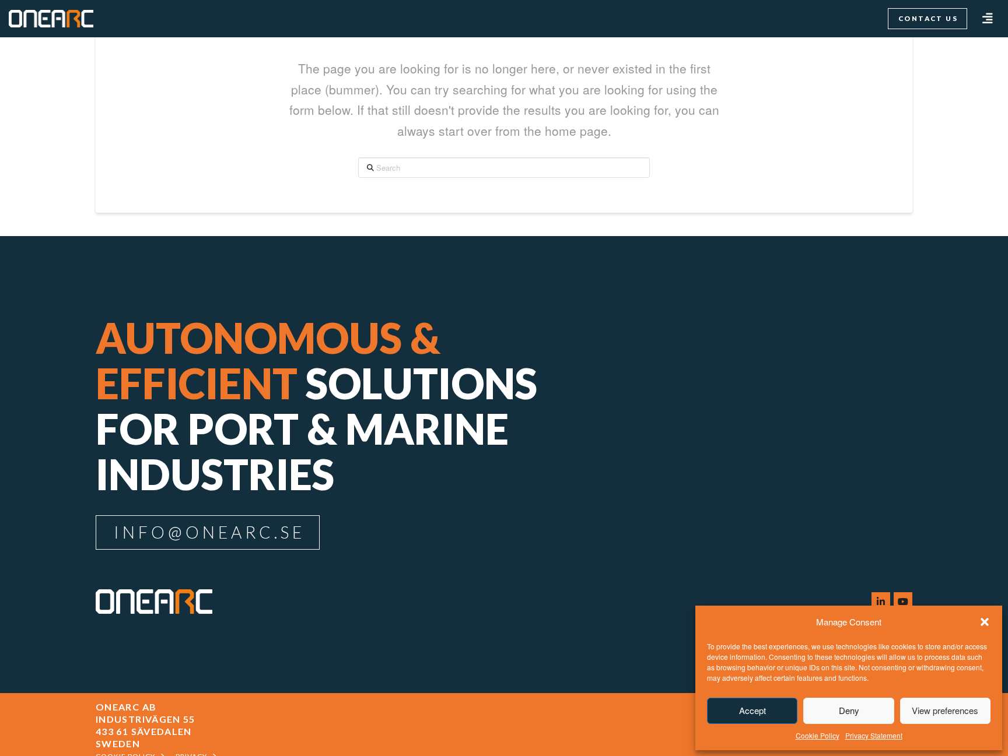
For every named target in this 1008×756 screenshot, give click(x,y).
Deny (849, 710)
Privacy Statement (873, 735)
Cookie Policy (817, 735)
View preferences (945, 710)
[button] (985, 622)
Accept (752, 710)
